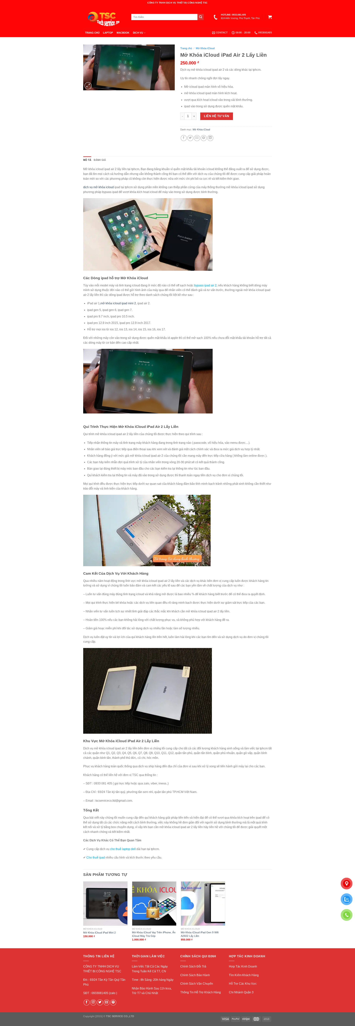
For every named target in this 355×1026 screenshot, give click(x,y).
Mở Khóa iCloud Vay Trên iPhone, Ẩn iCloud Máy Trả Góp (153, 934)
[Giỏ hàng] (270, 17)
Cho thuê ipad (95, 857)
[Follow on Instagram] (93, 1002)
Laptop (108, 32)
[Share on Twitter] (190, 138)
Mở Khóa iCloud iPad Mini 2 (99, 932)
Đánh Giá (100, 160)
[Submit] (200, 17)
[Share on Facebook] (184, 138)
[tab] (87, 160)
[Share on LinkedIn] (210, 138)
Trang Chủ (92, 32)
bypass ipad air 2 (205, 285)
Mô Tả (87, 160)
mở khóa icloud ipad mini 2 (118, 303)
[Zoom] (88, 85)
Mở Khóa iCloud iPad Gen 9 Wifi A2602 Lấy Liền (200, 934)
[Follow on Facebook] (87, 1002)
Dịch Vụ (138, 32)
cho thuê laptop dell (123, 849)
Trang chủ (186, 48)
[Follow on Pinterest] (113, 1002)
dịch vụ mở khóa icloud (98, 187)
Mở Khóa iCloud (205, 48)
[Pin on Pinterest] (204, 138)
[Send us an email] (107, 1002)
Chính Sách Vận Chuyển (196, 983)
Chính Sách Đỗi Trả (193, 966)
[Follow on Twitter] (100, 1002)
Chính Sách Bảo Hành (195, 975)
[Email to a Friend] (197, 138)
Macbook (123, 32)
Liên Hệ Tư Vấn (216, 116)
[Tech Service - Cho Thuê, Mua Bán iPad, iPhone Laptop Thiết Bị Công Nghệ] (104, 17)
